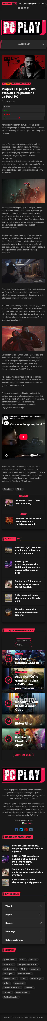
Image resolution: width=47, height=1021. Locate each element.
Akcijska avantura (27, 964)
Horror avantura (12, 988)
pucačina (19, 983)
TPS (19, 489)
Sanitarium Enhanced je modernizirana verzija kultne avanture (28, 584)
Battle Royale (10, 997)
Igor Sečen (9, 960)
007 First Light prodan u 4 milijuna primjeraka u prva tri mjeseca (28, 550)
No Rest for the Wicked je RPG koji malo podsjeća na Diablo (28, 521)
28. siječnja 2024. (9, 101)
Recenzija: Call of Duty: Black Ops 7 (26, 705)
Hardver (9, 923)
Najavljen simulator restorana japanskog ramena (26, 612)
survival (34, 969)
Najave (8, 914)
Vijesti (8, 906)
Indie (6, 983)
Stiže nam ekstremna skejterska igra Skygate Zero (28, 598)
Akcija (33, 960)
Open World (24, 974)
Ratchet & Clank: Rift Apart (23, 741)
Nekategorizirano (14, 940)
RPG (23, 969)
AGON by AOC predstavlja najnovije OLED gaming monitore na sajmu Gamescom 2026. (27, 567)
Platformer (21, 992)
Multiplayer (9, 969)
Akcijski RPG (9, 978)
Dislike (8, 114)
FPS (22, 960)
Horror (29, 988)
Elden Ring (23, 723)
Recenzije (10, 931)
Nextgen (8, 974)
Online (7, 992)
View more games (23, 755)
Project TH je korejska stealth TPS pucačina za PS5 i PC (19, 92)
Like (7, 110)
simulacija (36, 978)
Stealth (7, 489)
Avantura (8, 964)
